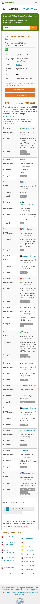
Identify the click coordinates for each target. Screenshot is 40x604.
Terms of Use (21, 590)
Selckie (26, 450)
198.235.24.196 (29, 550)
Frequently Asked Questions (22, 593)
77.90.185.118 (29, 538)
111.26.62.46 (8, 537)
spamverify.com (29, 473)
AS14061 (19, 65)
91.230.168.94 (29, 558)
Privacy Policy (32, 590)
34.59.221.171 (29, 569)
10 (4, 512)
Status (17, 594)
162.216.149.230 (29, 554)
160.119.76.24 (9, 565)
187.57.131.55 (9, 552)
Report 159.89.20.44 (20, 90)
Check (33, 27)
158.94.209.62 (9, 558)
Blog (3, 593)
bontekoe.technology (27, 204)
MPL (24, 159)
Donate (23, 594)
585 (12, 512)
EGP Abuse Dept (30, 307)
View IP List (34, 588)
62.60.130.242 (9, 568)
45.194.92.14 (8, 544)
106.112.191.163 (29, 542)
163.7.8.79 (7, 573)
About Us (9, 593)
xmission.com (29, 128)
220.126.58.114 (9, 542)
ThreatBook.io (27, 229)
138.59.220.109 (29, 565)
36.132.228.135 (29, 562)
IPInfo (14, 85)
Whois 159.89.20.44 (20, 95)
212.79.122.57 (29, 546)
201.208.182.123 (9, 550)
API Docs (35, 593)
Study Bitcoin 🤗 (30, 385)
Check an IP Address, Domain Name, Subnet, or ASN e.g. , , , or (19, 19)
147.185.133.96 (29, 573)
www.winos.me (29, 430)
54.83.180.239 (9, 560)
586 (16, 512)
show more (32, 147)
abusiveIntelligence (29, 256)
